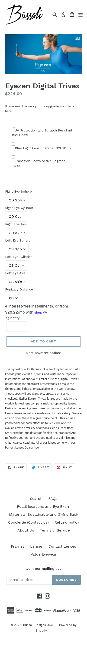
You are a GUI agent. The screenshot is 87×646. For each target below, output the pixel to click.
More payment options (43, 353)
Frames (17, 546)
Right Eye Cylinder (19, 208)
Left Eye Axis (15, 273)
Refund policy (67, 522)
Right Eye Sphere (18, 191)
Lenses (36, 546)
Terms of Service (55, 530)
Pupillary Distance (19, 289)
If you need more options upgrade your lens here (39, 108)
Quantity (12, 318)
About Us (25, 530)
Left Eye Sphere (17, 240)
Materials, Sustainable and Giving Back (43, 514)
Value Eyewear (44, 554)
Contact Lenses (62, 546)
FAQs (52, 498)
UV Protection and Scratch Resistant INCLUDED (42, 132)
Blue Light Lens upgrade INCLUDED (43, 148)
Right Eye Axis (16, 224)
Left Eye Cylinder (18, 257)
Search (36, 498)
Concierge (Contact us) (28, 522)
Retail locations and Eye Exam (43, 506)
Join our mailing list (43, 569)
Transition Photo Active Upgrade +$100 (38, 163)
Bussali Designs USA (38, 625)
